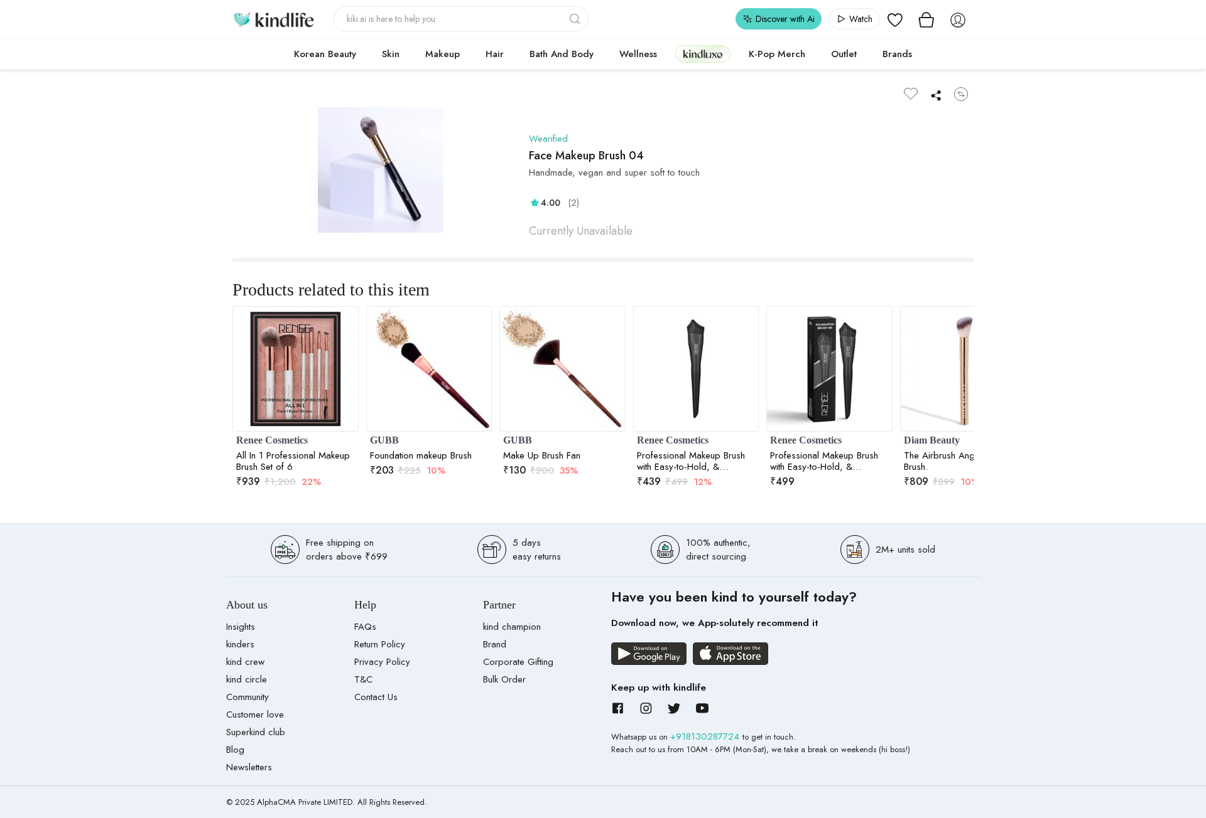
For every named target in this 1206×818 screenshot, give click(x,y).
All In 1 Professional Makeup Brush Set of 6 (293, 461)
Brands (897, 54)
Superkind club (255, 732)
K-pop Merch (777, 54)
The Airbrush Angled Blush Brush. (957, 461)
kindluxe (702, 53)
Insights (240, 627)
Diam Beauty (932, 440)
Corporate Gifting (518, 662)
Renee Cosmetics (272, 440)
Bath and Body (562, 54)
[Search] (576, 18)
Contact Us (376, 697)
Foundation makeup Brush (421, 455)
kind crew (245, 662)
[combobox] (461, 18)
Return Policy (379, 644)
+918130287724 (706, 736)
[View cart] (926, 19)
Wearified (548, 139)
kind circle (246, 679)
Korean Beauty (325, 54)
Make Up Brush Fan (541, 455)
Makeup (442, 54)
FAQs (365, 627)
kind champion (512, 627)
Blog (235, 750)
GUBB (384, 440)
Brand (494, 644)
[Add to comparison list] (961, 94)
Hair (495, 54)
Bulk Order (504, 679)
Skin (390, 54)
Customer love (255, 714)
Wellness (638, 54)
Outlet (844, 54)
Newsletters (249, 767)
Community (247, 697)
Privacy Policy (382, 662)
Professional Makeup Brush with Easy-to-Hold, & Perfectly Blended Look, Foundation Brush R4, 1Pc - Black (691, 461)
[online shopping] (273, 19)
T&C (363, 679)
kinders (240, 644)
